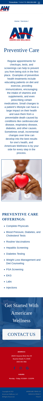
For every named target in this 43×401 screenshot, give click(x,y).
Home (16, 21)
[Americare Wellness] (5, 11)
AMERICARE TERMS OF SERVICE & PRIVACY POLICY (33, 394)
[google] (27, 368)
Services (24, 21)
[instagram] (21, 368)
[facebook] (15, 368)
